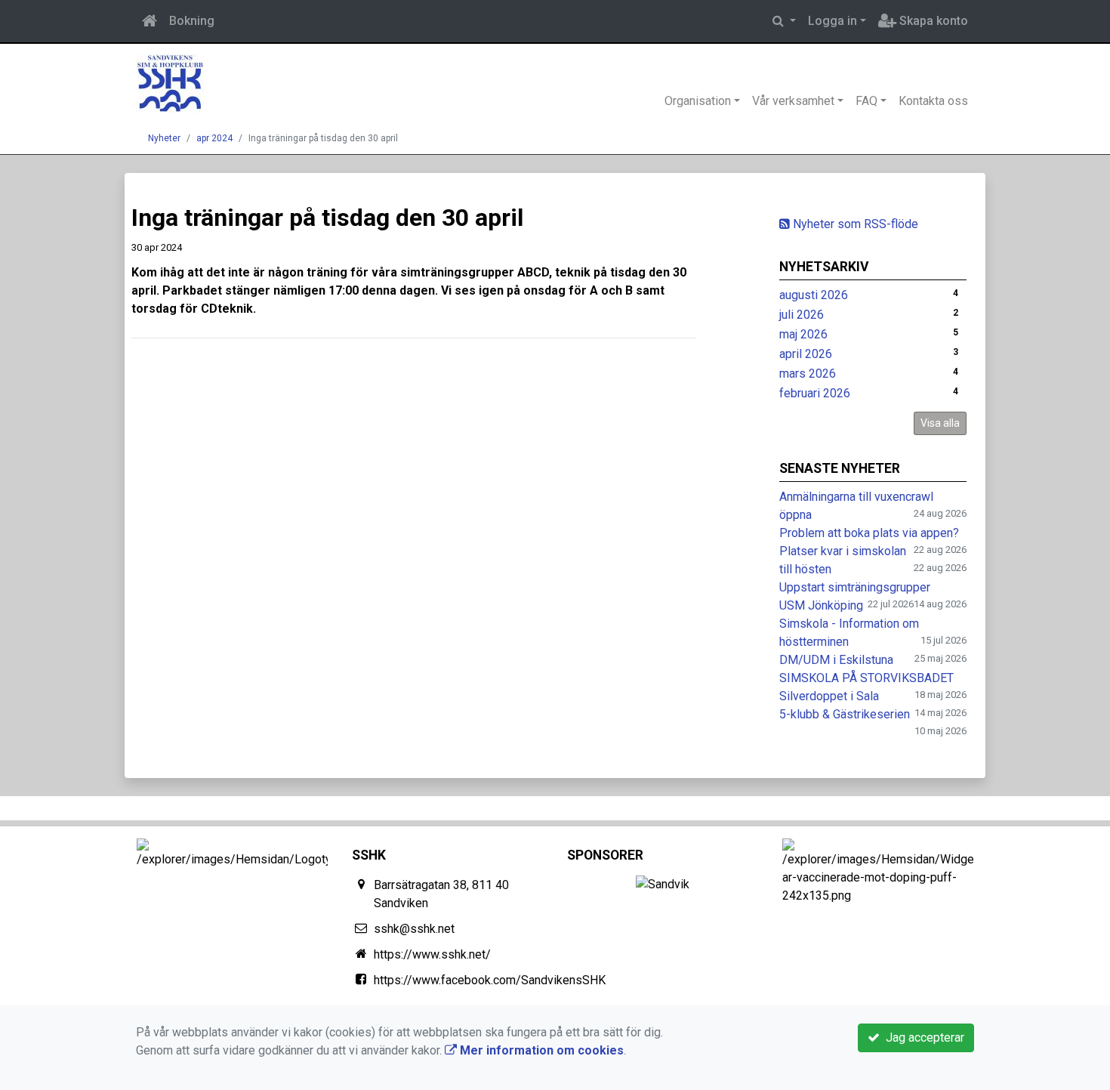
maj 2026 (803, 334)
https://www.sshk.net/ (432, 954)
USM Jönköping (821, 605)
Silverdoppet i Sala (829, 696)
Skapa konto (932, 21)
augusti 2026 (813, 295)
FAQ (866, 101)
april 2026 (805, 354)
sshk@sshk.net (414, 929)
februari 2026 (814, 393)
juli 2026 (801, 314)
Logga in (832, 21)
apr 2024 (214, 138)
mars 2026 (807, 373)
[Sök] (784, 21)
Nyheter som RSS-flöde (854, 224)
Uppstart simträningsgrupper (854, 587)
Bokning (191, 21)
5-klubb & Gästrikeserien (844, 714)
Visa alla (940, 423)
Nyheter (164, 138)
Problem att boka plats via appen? (869, 533)
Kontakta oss (933, 101)
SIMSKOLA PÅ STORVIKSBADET (866, 678)
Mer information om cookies (540, 1050)
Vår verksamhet (793, 101)
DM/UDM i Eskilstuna (836, 660)
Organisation (697, 101)
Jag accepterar (922, 1037)
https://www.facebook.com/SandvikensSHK (490, 980)
